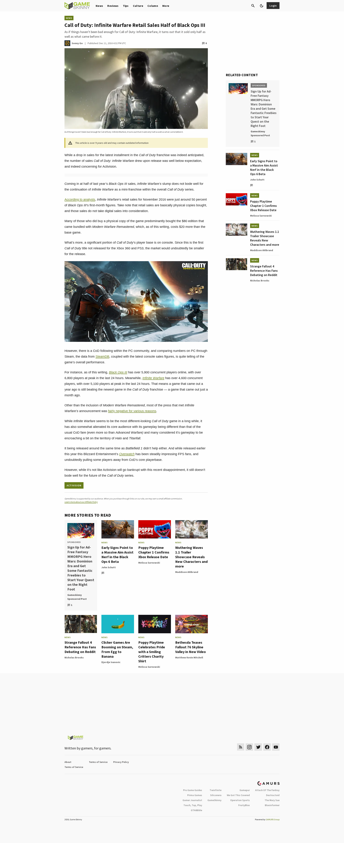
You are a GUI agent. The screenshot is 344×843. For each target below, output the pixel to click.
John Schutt (108, 567)
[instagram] (249, 747)
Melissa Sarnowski (149, 562)
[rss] (240, 747)
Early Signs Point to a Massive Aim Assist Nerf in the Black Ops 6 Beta (117, 554)
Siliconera (215, 795)
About (67, 762)
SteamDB (102, 356)
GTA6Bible (196, 810)
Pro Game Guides (192, 790)
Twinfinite (215, 790)
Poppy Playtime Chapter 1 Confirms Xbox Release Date (153, 552)
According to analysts (79, 199)
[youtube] (276, 747)
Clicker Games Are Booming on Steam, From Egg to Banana (117, 649)
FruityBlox (244, 805)
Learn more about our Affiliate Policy (81, 501)
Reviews (112, 6)
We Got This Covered (238, 795)
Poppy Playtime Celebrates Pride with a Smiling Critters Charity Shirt (151, 651)
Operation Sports (240, 800)
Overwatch (127, 454)
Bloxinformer (272, 805)
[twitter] (258, 747)
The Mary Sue (272, 800)
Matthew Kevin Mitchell (189, 657)
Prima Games (194, 795)
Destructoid (273, 795)
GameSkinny (214, 800)
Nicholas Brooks (74, 657)
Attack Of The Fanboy (267, 790)
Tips (126, 6)
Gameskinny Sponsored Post (77, 596)
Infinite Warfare (153, 378)
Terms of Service (98, 762)
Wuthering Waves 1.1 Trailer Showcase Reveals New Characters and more (191, 556)
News (99, 6)
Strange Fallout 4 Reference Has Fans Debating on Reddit (80, 647)
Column (152, 6)
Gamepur (245, 790)
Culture (138, 6)
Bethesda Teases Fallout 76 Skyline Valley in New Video (190, 647)
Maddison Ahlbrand (186, 572)
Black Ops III (118, 372)
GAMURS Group (273, 819)
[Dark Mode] (261, 5)
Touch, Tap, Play (192, 805)
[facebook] (267, 747)
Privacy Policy (121, 762)
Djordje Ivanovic (110, 662)
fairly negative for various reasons (132, 411)
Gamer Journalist (192, 800)
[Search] (253, 5)
